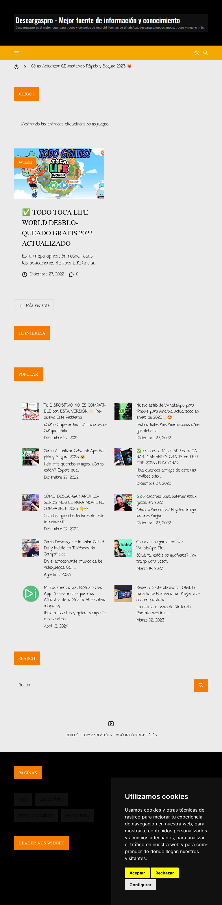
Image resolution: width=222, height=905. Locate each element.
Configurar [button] (140, 884)
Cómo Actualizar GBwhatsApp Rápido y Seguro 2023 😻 (81, 66)
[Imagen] (59, 173)
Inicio (22, 800)
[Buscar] (205, 52)
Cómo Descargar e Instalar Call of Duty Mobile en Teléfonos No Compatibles (74, 548)
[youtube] (111, 724)
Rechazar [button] (165, 872)
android (25, 163)
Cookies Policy (52, 800)
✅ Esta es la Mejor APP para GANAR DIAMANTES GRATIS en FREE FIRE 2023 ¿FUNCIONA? (167, 457)
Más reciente (37, 306)
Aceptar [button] (137, 872)
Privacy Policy (78, 816)
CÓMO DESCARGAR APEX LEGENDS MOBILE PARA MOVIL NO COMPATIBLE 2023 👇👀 (74, 503)
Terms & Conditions (35, 816)
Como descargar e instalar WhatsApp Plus (159, 545)
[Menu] (16, 52)
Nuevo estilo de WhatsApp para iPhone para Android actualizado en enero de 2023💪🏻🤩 (167, 412)
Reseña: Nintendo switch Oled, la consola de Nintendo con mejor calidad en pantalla (168, 594)
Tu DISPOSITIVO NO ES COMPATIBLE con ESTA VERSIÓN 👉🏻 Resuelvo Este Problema (75, 412)
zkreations (101, 735)
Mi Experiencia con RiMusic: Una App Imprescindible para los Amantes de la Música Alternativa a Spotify (74, 597)
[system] (196, 52)
